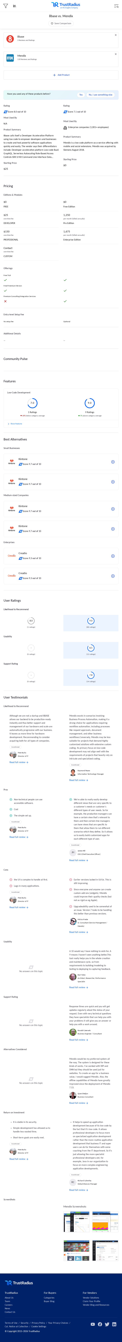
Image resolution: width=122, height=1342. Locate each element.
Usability (8, 636)
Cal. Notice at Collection (16, 1326)
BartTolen (82, 975)
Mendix (21, 56)
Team (7, 1301)
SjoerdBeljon (83, 1094)
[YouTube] (92, 1324)
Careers (8, 1305)
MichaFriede (83, 919)
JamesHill (81, 851)
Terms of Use (11, 1323)
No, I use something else (100, 95)
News (7, 1308)
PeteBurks (22, 753)
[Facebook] (100, 1324)
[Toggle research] (14, 6)
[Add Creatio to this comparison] (113, 556)
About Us (9, 1298)
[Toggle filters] (5, 6)
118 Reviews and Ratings (27, 59)
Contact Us (10, 1312)
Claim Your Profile (91, 1301)
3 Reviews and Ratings (26, 40)
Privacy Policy (38, 1323)
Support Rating (11, 664)
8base (20, 36)
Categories (49, 1298)
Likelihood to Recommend (16, 609)
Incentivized (15, 747)
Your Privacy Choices (58, 1323)
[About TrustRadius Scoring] (6, 112)
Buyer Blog (49, 1301)
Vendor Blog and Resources (96, 1305)
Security (24, 1323)
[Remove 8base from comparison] (115, 35)
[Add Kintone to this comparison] (113, 462)
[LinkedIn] (114, 1324)
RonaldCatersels (84, 1030)
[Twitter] (107, 1324)
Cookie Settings (38, 1326)
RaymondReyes (84, 771)
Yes (81, 95)
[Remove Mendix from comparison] (115, 54)
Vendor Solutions (91, 1298)
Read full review (17, 762)
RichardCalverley (84, 1181)
